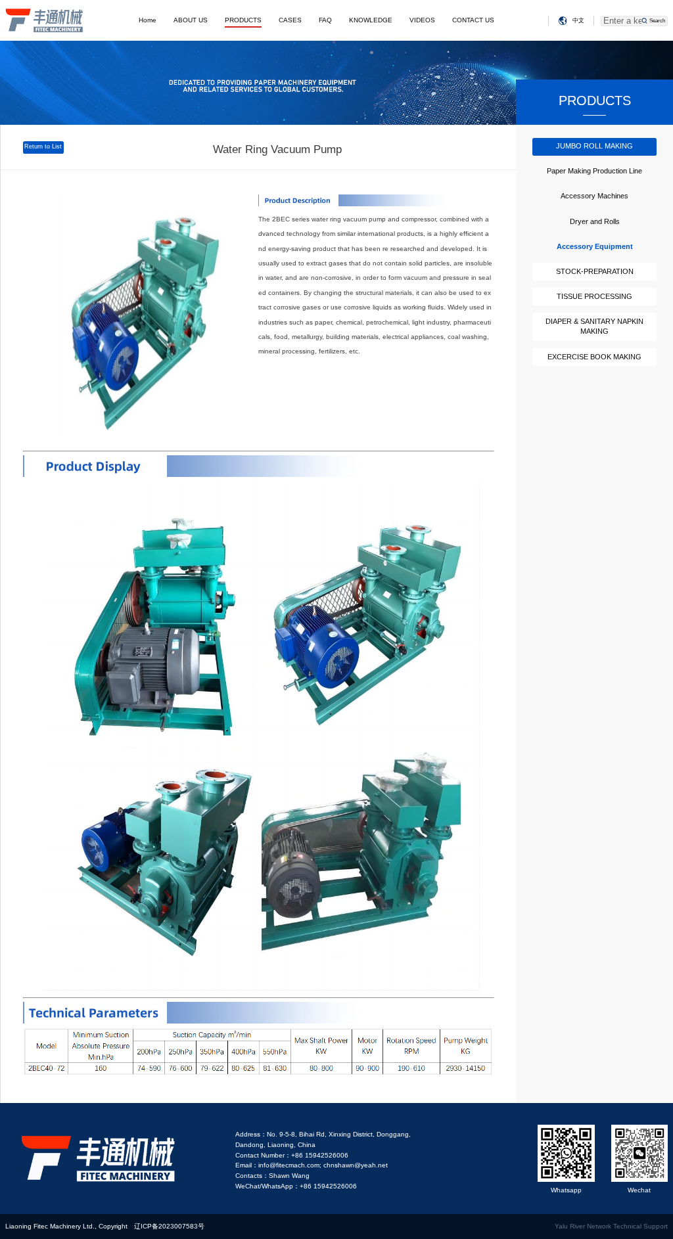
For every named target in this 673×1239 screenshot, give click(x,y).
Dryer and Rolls (595, 221)
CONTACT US (473, 20)
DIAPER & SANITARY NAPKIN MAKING (594, 326)
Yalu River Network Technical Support (611, 1226)
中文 (578, 20)
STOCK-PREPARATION (595, 271)
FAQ (325, 20)
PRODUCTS (243, 20)
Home (147, 20)
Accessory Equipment (595, 246)
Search (657, 21)
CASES (290, 20)
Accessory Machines (594, 196)
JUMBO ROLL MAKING (594, 146)
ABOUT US (191, 20)
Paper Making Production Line (594, 171)
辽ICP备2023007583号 (169, 1226)
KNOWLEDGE (370, 20)
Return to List (43, 146)
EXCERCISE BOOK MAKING (594, 357)
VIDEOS (422, 20)
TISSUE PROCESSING (594, 296)
